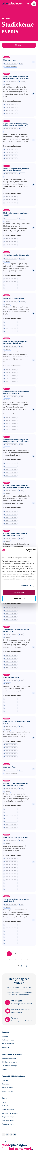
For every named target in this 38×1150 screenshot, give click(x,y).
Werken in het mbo (7, 1091)
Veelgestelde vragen (8, 1117)
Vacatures (5, 1080)
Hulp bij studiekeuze (8, 1043)
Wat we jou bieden (7, 1087)
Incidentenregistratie (8, 1109)
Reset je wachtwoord (8, 1120)
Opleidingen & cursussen (9, 1062)
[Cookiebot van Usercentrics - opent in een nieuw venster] (27, 550)
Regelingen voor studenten (10, 1113)
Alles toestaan (19, 592)
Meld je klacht (6, 1106)
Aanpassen (18, 598)
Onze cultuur (6, 1084)
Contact (4, 1102)
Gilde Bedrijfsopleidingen (9, 1058)
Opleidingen (5, 1036)
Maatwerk (5, 1069)
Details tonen (26, 586)
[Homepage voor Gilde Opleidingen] (12, 4)
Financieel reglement (8, 1124)
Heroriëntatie (5, 1047)
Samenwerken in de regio (9, 1065)
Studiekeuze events (8, 1040)
